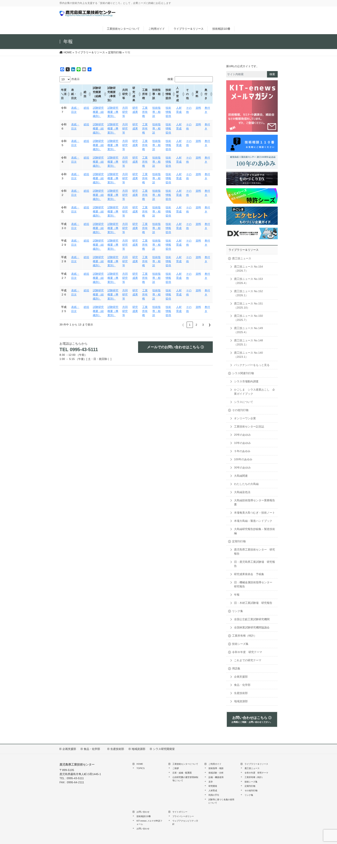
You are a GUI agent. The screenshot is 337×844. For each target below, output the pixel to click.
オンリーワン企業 (245, 418)
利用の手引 (213, 795)
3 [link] (203, 324)
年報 (236, 594)
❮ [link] (183, 324)
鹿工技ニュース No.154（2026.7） (248, 268)
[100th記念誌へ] (252, 162)
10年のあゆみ (242, 442)
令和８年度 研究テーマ (247, 652)
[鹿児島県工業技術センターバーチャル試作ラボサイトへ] (252, 178)
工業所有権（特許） (244, 635)
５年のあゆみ (242, 451)
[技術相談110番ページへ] (252, 106)
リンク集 (237, 611)
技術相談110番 (221, 28)
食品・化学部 (242, 684)
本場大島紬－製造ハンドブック (253, 520)
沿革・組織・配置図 (182, 773)
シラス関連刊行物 (243, 373)
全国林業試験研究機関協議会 (252, 627)
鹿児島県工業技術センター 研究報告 (254, 551)
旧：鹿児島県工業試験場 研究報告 (254, 563)
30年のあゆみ (242, 467)
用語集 (236, 668)
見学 (210, 782)
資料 (198, 107)
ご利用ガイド (156, 28)
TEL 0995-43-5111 (78, 349)
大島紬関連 (241, 475)
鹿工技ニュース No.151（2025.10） (248, 305)
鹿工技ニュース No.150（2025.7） (248, 317)
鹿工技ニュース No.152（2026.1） (248, 293)
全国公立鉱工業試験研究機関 (252, 619)
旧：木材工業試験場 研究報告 (253, 602)
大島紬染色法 (242, 492)
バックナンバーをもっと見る (252, 365)
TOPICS (141, 768)
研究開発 (212, 786)
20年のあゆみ (242, 434)
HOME (140, 764)
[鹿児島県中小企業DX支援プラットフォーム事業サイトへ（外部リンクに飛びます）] (252, 233)
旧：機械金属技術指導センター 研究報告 (254, 584)
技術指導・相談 (156, 112)
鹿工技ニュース (241, 258)
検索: (171, 79)
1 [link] (190, 324)
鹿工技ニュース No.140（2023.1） (248, 354)
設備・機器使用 (215, 777)
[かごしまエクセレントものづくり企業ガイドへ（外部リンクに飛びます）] (252, 216)
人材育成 (212, 790)
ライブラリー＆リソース (189, 28)
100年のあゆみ (243, 459)
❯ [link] (209, 324)
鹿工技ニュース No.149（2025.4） (248, 330)
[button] (67, 94)
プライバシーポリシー (183, 816)
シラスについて (243, 401)
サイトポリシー (179, 812)
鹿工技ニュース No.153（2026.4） (248, 281)
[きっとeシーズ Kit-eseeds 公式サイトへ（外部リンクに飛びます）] (252, 196)
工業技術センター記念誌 (249, 426)
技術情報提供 (168, 112)
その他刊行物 (240, 410)
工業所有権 (145, 112)
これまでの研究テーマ (247, 660)
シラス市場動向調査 (246, 381)
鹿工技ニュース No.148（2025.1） (248, 342)
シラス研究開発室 (164, 748)
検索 (272, 74)
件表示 (75, 79)
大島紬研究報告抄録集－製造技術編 (254, 531)
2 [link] (196, 324)
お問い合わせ (143, 812)
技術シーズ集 (240, 643)
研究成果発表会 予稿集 (249, 574)
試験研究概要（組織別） (98, 112)
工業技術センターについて (123, 28)
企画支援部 (241, 676)
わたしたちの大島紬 (246, 483)
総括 (86, 107)
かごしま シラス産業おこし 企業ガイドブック (254, 391)
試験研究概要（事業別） (112, 112)
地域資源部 (241, 701)
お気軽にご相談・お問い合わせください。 (251, 719)
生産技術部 (241, 693)
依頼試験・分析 (215, 773)
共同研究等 (125, 112)
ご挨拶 (175, 768)
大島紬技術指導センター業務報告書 (254, 502)
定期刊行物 (239, 541)
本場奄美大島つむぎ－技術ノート (254, 512)
